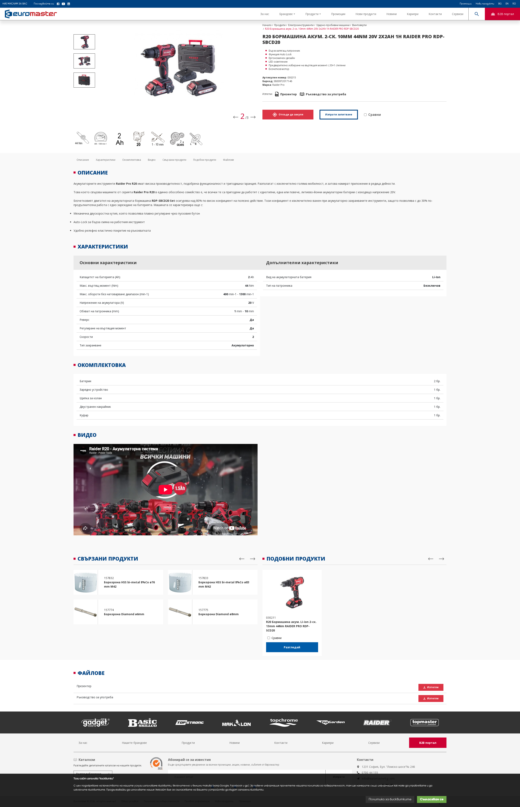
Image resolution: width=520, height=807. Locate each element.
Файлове (228, 160)
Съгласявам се (431, 799)
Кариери (412, 14)
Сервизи (457, 14)
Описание (83, 160)
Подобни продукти (204, 160)
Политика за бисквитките (390, 799)
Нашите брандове (134, 743)
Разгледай (292, 647)
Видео (152, 160)
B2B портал (427, 743)
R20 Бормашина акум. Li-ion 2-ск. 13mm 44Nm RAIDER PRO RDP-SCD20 (291, 626)
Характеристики (105, 160)
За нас (264, 14)
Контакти (435, 14)
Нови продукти (485, 4)
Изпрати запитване (338, 114)
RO (514, 4)
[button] (287, 14)
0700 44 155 (370, 772)
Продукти (188, 743)
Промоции (466, 4)
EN (507, 4)
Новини (391, 14)
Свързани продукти (174, 160)
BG (500, 4)
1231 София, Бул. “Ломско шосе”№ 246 (388, 767)
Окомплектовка (131, 160)
